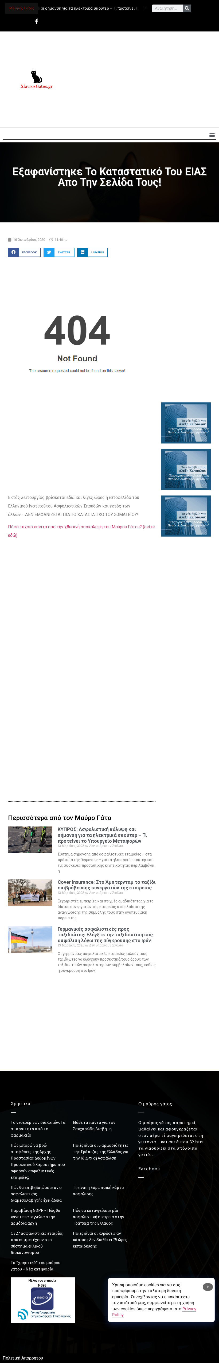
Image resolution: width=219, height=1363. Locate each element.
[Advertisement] (141, 79)
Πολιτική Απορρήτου (23, 1358)
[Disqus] (82, 702)
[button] (212, 134)
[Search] (187, 8)
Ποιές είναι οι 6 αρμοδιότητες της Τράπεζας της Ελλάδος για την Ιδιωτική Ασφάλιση (100, 1151)
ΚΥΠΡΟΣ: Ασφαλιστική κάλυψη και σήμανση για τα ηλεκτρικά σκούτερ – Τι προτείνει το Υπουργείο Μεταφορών (102, 835)
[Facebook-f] (36, 21)
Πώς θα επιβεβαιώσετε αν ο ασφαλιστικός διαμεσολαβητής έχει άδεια (36, 1194)
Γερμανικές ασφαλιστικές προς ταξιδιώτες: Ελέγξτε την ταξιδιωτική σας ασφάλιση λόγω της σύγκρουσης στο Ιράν (105, 934)
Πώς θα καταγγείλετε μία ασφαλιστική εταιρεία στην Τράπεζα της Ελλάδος (98, 1217)
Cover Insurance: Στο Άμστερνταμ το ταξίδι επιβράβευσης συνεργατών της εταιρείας (107, 885)
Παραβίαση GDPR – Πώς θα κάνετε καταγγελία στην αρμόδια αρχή (35, 1217)
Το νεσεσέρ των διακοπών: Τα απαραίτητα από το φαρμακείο (38, 1129)
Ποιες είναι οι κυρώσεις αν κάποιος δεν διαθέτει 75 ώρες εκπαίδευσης (100, 1239)
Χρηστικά (20, 1104)
